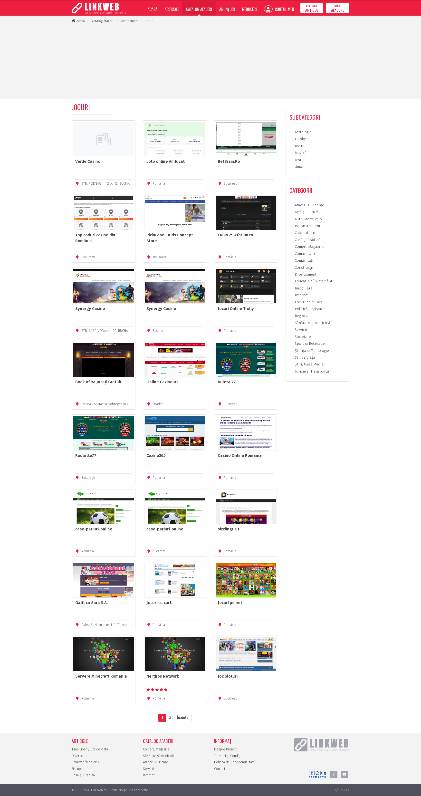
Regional (301, 316)
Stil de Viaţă (304, 357)
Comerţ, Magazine (309, 246)
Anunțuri (227, 9)
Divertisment (305, 274)
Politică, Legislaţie (309, 309)
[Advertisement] (210, 61)
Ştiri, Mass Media (309, 364)
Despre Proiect (225, 749)
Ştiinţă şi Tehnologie (311, 350)
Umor (299, 166)
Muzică (300, 153)
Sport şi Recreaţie (309, 343)
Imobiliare (303, 288)
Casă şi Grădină (307, 240)
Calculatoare (305, 232)
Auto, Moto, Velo (308, 219)
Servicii (300, 329)
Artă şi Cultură (306, 212)
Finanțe (77, 769)
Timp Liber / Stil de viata (90, 749)
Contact (219, 769)
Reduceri (249, 9)
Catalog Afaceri (199, 9)
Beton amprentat (309, 226)
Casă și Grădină (83, 775)
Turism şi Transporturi (313, 371)
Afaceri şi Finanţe (309, 205)
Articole (172, 9)
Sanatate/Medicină (85, 762)
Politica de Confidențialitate (234, 762)
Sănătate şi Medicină (312, 323)
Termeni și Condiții (227, 756)
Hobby (300, 139)
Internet (301, 295)
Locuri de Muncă (308, 302)
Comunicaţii (304, 253)
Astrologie (303, 132)
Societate (302, 337)
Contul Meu (284, 9)
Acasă (152, 9)
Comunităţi (303, 260)
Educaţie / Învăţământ (313, 281)
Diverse (77, 756)
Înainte (182, 718)
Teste (298, 160)
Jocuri (299, 146)
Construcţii (303, 267)
